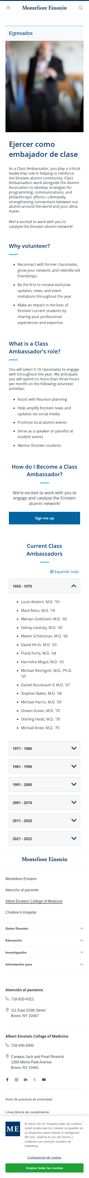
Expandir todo (67, 571)
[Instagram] (16, 1079)
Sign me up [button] (44, 518)
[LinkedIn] (25, 1079)
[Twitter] (35, 1079)
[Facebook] (7, 1079)
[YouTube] (44, 1079)
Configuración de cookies (44, 1157)
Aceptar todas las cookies (44, 1168)
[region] (44, 1147)
